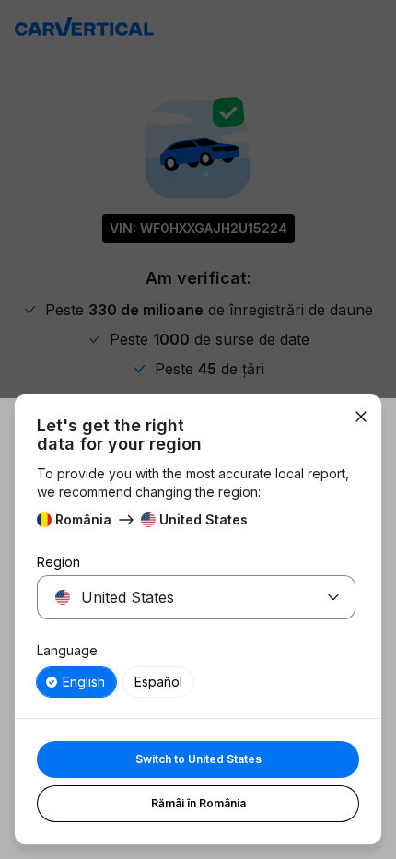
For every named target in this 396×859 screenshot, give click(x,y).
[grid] (196, 682)
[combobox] (174, 597)
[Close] (361, 416)
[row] (76, 682)
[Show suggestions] (333, 597)
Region (58, 562)
